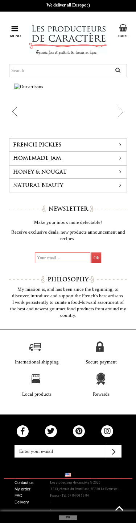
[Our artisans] (68, 108)
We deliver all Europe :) (68, 5)
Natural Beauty (38, 185)
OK (68, 517)
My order (22, 489)
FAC (18, 495)
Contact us (24, 482)
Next (119, 112)
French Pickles (37, 145)
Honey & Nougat (40, 172)
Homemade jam (37, 158)
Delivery (22, 502)
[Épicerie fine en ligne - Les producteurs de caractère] (68, 39)
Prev (13, 112)
